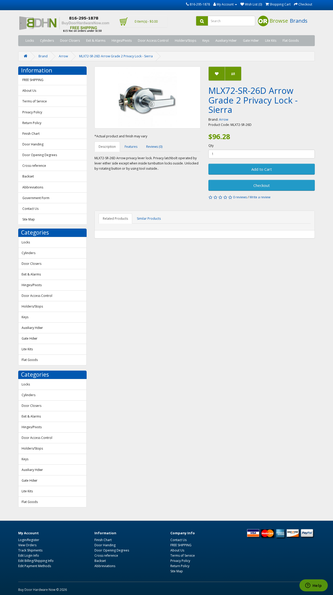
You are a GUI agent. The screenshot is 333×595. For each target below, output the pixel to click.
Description (107, 146)
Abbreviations (32, 187)
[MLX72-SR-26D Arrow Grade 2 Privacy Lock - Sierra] (147, 97)
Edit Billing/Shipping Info (36, 561)
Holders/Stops (185, 40)
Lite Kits (270, 40)
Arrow (63, 56)
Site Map (28, 219)
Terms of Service (34, 101)
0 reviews (240, 197)
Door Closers (70, 40)
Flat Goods (291, 40)
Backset (28, 176)
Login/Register (28, 540)
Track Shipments (30, 550)
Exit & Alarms (95, 40)
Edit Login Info (28, 555)
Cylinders (47, 40)
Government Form (35, 198)
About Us (29, 90)
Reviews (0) (154, 146)
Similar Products (149, 218)
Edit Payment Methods (34, 566)
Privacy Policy (32, 112)
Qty (211, 145)
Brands (299, 20)
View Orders (27, 545)
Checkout (261, 185)
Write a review (259, 197)
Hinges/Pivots (122, 40)
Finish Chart (31, 133)
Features (131, 146)
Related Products (115, 218)
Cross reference (34, 165)
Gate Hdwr (251, 40)
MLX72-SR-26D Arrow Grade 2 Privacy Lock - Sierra (116, 56)
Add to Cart (261, 169)
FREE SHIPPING (32, 80)
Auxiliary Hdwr (226, 40)
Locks (29, 40)
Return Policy (31, 123)
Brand (43, 56)
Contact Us (30, 208)
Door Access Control (153, 40)
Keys (205, 40)
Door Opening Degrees (39, 155)
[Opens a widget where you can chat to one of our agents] (313, 585)
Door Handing (32, 144)
